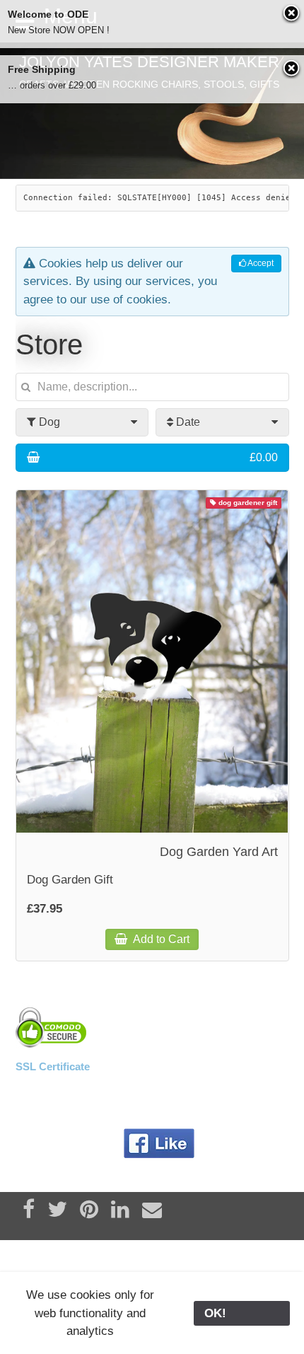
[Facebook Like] (159, 1144)
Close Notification (292, 14)
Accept (260, 263)
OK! (241, 1313)
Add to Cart (160, 939)
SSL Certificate (53, 1066)
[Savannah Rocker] (152, 110)
